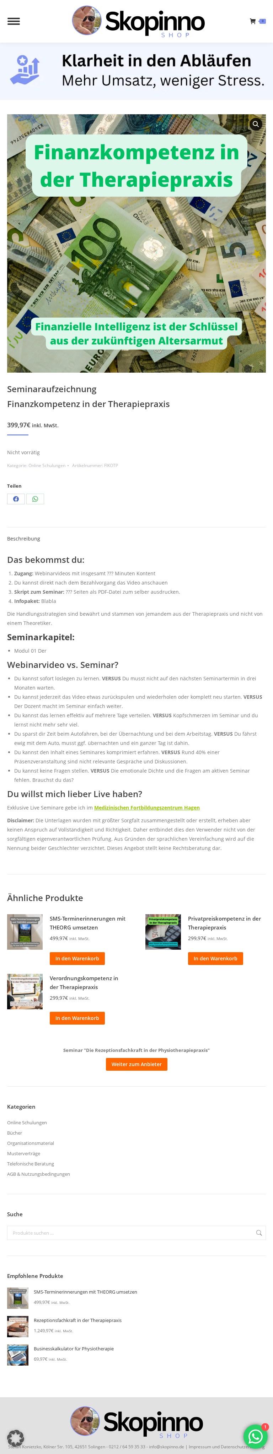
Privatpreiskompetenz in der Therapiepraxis (224, 923)
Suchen (258, 1233)
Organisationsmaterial (30, 1143)
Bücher (14, 1133)
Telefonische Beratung (30, 1164)
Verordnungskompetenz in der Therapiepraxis (84, 983)
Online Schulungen (46, 465)
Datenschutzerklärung (243, 1447)
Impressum (200, 1447)
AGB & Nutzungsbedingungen (38, 1174)
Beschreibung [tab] (23, 538)
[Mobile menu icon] (13, 21)
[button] (256, 124)
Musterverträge (23, 1153)
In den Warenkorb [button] (77, 958)
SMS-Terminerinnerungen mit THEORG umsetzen (87, 923)
